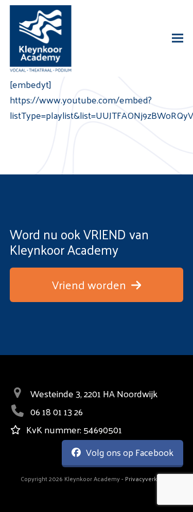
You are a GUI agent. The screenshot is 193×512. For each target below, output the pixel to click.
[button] (177, 38)
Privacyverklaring (149, 478)
